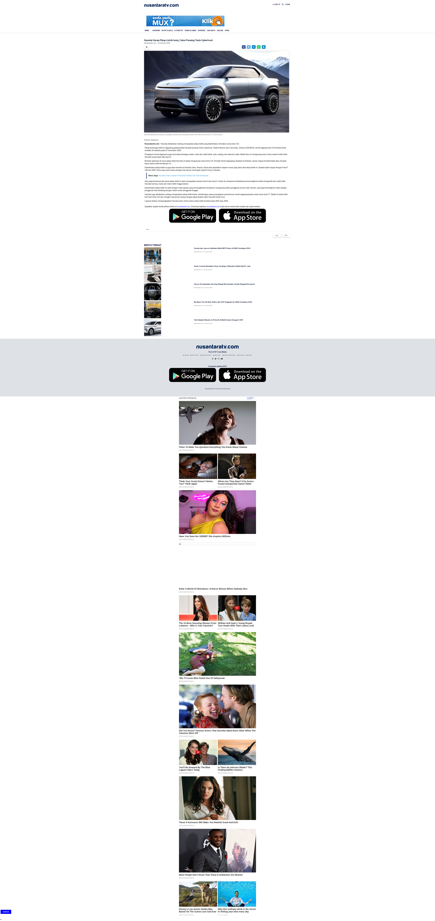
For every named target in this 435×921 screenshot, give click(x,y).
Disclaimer (217, 355)
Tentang (186, 355)
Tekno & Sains (190, 30)
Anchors (249, 355)
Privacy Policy (195, 355)
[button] (244, 47)
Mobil (147, 229)
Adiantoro (154, 140)
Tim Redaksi (241, 355)
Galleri (220, 30)
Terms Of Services (206, 355)
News (147, 30)
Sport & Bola (167, 30)
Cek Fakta (211, 30)
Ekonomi (156, 30)
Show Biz (201, 30)
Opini (227, 30)
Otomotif (178, 30)
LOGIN (287, 4)
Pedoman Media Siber (229, 355)
